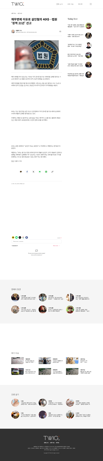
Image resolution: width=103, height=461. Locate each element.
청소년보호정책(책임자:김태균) (60, 446)
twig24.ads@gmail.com (54, 449)
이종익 (17, 30)
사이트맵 (68, 446)
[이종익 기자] (13, 31)
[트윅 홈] (17, 4)
